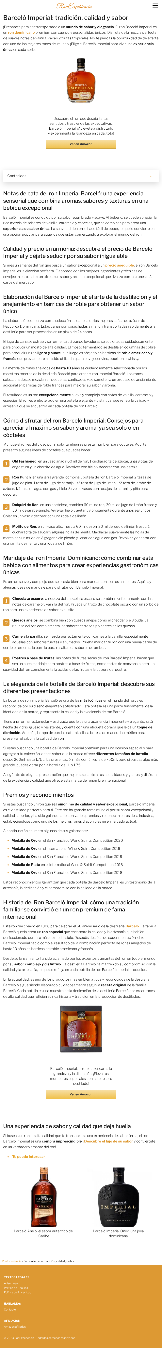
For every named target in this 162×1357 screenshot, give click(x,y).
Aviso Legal (11, 1283)
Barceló (132, 926)
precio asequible (119, 265)
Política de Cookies (16, 1287)
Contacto (10, 1309)
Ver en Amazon (81, 144)
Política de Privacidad (17, 1292)
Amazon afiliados (15, 1326)
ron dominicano (21, 32)
